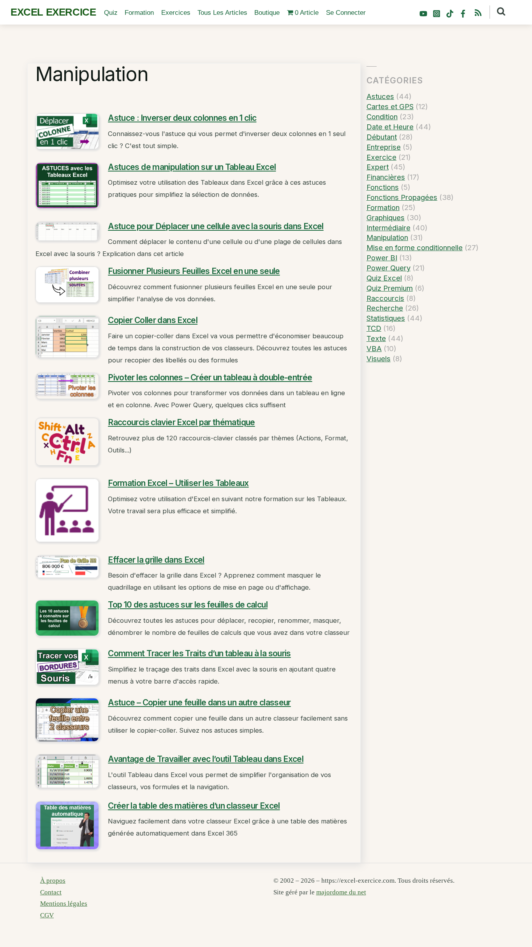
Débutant (381, 137)
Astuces (380, 96)
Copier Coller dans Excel (152, 320)
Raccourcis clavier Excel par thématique (181, 422)
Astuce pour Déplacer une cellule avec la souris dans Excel (215, 226)
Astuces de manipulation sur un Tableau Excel (192, 167)
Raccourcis (385, 298)
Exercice (381, 157)
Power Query (388, 267)
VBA (374, 348)
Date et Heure (390, 126)
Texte (376, 338)
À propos (52, 880)
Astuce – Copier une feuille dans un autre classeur (199, 702)
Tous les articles (222, 12)
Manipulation (387, 237)
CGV (47, 915)
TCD (373, 328)
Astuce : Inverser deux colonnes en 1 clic (182, 118)
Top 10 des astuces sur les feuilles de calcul (188, 605)
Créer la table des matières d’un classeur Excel (194, 806)
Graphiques (385, 217)
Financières (385, 177)
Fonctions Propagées (401, 197)
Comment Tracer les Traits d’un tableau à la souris (199, 653)
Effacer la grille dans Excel (156, 560)
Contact (51, 892)
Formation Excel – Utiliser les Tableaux (178, 483)
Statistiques (385, 318)
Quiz (111, 12)
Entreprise (383, 147)
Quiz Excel (384, 278)
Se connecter (346, 12)
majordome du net (341, 892)
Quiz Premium (389, 288)
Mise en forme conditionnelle (414, 247)
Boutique (267, 12)
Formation (139, 12)
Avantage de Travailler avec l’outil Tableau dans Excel (205, 759)
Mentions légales (63, 903)
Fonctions (382, 187)
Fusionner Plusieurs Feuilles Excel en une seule (194, 271)
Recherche (384, 308)
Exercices (175, 12)
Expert (377, 167)
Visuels (378, 358)
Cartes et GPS (390, 106)
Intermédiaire (388, 227)
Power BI (381, 257)
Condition (382, 116)
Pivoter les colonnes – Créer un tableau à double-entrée (210, 377)
